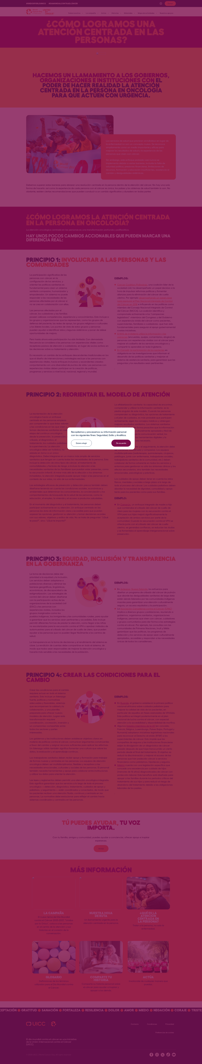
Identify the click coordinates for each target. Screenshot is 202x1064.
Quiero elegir (81, 443)
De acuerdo (121, 443)
